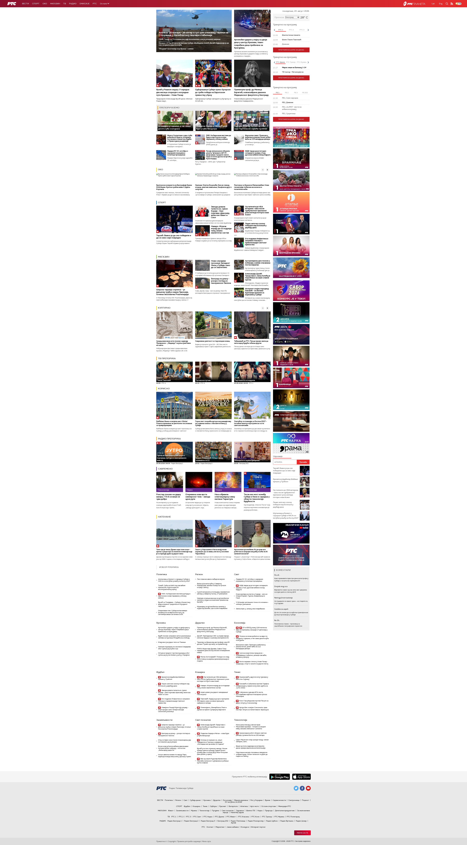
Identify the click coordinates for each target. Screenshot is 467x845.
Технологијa (240, 719)
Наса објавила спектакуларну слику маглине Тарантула (225, 496)
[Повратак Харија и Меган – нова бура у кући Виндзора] (213, 121)
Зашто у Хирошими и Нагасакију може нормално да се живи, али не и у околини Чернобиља (212, 551)
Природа (269, 810)
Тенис (237, 672)
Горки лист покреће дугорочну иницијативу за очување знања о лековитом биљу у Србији (213, 423)
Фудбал (160, 672)
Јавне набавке (233, 827)
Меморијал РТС (284, 806)
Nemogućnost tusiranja (283, 598)
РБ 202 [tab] (305, 93)
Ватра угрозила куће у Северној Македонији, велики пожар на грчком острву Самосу (211, 585)
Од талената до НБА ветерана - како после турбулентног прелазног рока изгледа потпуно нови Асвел (257, 210)
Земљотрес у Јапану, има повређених (250, 609)
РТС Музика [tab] (301, 62)
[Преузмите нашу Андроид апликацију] (279, 777)
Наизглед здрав (237, 812)
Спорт (35, 3)
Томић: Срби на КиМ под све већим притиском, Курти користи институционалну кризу (171, 587)
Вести (25, 3)
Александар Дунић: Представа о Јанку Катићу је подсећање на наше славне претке (257, 276)
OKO (45, 3)
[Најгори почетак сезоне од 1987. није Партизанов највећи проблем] (251, 121)
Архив (233, 823)
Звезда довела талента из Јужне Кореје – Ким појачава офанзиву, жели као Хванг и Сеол (220, 212)
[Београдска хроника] (291, 246)
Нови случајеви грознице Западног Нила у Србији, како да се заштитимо (220, 264)
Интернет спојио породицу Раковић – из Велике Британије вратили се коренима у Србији (257, 291)
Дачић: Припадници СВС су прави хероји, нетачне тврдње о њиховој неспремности (213, 637)
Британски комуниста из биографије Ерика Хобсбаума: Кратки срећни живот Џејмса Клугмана (174, 187)
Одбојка (213, 806)
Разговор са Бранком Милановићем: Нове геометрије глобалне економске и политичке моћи (251, 187)
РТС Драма (219, 817)
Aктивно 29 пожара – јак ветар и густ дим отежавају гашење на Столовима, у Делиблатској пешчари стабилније (193, 34)
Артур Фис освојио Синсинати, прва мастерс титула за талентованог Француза (252, 708)
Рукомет (222, 806)
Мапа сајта (302, 833)
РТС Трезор (267, 817)
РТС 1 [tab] (280, 30)
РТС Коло (255, 817)
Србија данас (195, 800)
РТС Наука (207, 817)
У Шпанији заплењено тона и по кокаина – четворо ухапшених (252, 603)
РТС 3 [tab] (302, 30)
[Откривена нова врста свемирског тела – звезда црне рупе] (198, 482)
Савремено (165, 468)
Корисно (164, 388)
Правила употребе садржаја (189, 841)
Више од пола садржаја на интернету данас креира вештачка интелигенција (250, 747)
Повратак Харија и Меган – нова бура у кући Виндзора (211, 127)
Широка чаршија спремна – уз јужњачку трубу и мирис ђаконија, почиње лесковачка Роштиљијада (172, 292)
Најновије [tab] (278, 456)
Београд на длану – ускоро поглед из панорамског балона (221, 280)
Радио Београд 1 (174, 821)
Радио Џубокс (272, 821)
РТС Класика (243, 817)
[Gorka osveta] (291, 356)
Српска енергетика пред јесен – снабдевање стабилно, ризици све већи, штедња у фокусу (251, 655)
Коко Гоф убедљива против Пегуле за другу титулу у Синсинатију (252, 702)
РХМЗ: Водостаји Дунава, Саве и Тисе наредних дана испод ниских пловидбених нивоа (213, 650)
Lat (433, 3)
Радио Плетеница (238, 821)
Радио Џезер (301, 821)
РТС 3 (188, 817)
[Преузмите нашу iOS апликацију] (301, 777)
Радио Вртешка (286, 821)
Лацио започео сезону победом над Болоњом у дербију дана (255, 225)
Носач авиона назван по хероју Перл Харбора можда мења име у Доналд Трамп (174, 756)
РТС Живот (231, 817)
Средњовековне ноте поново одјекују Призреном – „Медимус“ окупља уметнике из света (173, 343)
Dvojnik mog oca (280, 586)
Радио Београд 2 (191, 821)
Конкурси (245, 827)
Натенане (164, 516)
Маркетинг (220, 827)
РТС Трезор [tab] (291, 62)
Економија (239, 622)
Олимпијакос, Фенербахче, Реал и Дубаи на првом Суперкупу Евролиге (212, 708)
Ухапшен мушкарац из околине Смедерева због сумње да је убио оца (174, 648)
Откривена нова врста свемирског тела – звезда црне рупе (197, 496)
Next (308, 30)
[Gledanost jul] (291, 267)
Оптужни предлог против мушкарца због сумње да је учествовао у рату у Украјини (174, 654)
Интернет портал (258, 827)
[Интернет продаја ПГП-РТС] (291, 533)
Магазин (55, 3)
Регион (199, 574)
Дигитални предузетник (285, 810)
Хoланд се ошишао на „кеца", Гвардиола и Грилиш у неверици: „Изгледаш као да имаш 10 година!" (210, 742)
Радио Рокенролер (256, 821)
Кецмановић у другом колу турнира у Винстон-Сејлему (252, 678)
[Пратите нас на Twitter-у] (296, 788)
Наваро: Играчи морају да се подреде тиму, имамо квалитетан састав (221, 229)
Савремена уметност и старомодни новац (212, 341)
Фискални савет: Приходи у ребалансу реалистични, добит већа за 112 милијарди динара (258, 137)
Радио (72, 3)
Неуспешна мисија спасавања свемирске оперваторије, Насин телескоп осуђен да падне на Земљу (251, 754)
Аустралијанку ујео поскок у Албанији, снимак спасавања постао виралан (257, 263)
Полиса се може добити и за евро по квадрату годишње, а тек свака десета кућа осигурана (174, 126)
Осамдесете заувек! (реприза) (247, 460)
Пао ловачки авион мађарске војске (211, 579)
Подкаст (305, 800)
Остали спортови (268, 806)
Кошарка (200, 672)
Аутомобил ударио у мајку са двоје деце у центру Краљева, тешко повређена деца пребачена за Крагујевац (250, 43)
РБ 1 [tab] (277, 93)
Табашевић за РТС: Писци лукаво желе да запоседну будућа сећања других (251, 342)
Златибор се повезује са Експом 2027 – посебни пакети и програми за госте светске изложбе (250, 423)
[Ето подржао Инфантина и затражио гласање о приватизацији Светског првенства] (239, 242)
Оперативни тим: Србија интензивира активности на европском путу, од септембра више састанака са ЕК (172, 612)
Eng (440, 3)
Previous (274, 30)
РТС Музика (279, 817)
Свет (236, 574)
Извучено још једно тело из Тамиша (172, 642)
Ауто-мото (254, 806)
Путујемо (215, 810)
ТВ (64, 3)
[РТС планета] (414, 3)
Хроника (161, 622)
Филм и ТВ (250, 810)
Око (160, 169)
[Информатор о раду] (291, 555)
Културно (164, 307)
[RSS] (451, 3)
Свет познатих (203, 719)
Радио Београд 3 (208, 821)
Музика (194, 810)
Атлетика (244, 806)
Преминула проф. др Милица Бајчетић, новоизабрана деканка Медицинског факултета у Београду (251, 92)
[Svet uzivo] (291, 224)
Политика (161, 574)
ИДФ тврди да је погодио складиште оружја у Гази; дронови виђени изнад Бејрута (257, 153)
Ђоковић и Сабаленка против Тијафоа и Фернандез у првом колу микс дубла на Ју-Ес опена (252, 686)
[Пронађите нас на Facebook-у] (302, 788)
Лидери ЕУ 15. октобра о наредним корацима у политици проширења (177, 153)
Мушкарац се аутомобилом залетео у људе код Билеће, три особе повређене (212, 608)
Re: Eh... (277, 620)
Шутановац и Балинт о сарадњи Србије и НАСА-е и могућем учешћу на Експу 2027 (174, 580)
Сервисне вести (279, 800)
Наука (259, 810)
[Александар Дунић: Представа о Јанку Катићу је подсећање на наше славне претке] (239, 277)
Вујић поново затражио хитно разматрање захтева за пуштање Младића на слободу (174, 637)
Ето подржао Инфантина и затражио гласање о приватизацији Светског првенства (256, 241)
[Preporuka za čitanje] (291, 421)
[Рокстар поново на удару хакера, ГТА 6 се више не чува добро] (169, 482)
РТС (95, 3)
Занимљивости (164, 719)
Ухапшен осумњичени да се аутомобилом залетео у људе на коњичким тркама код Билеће (213, 600)
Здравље (240, 810)
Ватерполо (233, 806)
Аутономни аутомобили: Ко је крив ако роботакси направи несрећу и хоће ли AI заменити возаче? (251, 551)
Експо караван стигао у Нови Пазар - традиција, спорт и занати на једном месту (252, 663)
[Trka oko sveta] (291, 137)
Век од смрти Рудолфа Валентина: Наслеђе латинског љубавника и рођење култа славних (213, 761)
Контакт (210, 827)
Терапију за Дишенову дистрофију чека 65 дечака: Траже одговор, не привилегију (213, 643)
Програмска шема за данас (291, 50)
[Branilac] (291, 158)
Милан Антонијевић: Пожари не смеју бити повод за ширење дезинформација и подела (213, 659)
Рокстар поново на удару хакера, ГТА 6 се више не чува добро (168, 496)
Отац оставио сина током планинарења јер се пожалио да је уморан (174, 741)
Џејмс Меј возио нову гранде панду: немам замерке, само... (252, 741)
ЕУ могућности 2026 (233, 802)
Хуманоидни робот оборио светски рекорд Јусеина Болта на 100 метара (251, 734)
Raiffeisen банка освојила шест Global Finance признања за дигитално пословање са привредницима (174, 423)
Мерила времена (241, 800)
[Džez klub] (291, 312)
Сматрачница (293, 800)
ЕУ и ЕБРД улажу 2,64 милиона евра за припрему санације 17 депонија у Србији (251, 630)
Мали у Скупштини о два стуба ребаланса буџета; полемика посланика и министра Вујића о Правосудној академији (179, 138)
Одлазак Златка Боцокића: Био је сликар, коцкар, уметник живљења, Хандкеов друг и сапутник (213, 187)
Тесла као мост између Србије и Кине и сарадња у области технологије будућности (256, 498)
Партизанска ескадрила (245, 379)
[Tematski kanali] (291, 443)
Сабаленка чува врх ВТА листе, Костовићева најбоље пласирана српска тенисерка (251, 694)
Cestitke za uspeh (281, 609)
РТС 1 (173, 817)
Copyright (172, 841)
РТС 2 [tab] (291, 30)
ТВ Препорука (167, 358)
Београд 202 (222, 821)
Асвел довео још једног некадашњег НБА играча (212, 693)
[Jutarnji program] (291, 202)
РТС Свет (197, 817)
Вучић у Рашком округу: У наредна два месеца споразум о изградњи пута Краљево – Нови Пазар (172, 92)
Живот (171, 810)
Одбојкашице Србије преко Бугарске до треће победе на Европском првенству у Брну (213, 92)
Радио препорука (169, 438)
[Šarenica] (291, 378)
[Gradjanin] (291, 399)
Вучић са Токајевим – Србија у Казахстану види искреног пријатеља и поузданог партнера (174, 604)
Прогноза (279, 17)
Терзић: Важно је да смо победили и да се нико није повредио (173, 236)
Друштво (200, 622)
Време (267, 800)
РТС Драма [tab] (280, 62)
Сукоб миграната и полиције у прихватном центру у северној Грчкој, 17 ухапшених (213, 593)
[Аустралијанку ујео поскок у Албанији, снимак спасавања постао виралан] (239, 265)
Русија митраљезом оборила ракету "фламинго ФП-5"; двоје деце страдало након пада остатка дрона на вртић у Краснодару (219, 155)
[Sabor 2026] (291, 290)
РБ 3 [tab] (296, 93)
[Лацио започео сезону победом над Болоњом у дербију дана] (239, 227)
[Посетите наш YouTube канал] (308, 788)
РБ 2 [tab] (286, 93)
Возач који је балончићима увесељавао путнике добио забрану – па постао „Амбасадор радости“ (173, 748)
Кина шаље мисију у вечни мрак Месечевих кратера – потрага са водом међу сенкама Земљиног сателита (251, 727)
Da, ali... (277, 575)
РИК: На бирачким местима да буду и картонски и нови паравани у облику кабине (218, 137)
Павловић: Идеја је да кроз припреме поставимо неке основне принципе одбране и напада (213, 701)
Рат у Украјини (256, 800)
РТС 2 (181, 817)
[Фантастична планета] (291, 180)
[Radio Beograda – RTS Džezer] (291, 334)
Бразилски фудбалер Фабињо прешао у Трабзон (171, 678)
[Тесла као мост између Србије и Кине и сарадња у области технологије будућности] (257, 482)
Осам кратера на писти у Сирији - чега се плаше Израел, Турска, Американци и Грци (251, 596)
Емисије (85, 3)
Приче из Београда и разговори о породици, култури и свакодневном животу (171, 456)
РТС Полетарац (293, 817)
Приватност (161, 841)
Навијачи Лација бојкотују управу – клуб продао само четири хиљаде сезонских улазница (173, 709)
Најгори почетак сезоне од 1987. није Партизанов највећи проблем (250, 127)
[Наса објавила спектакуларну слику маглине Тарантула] (228, 482)
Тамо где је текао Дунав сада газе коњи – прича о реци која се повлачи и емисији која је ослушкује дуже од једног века (174, 551)
